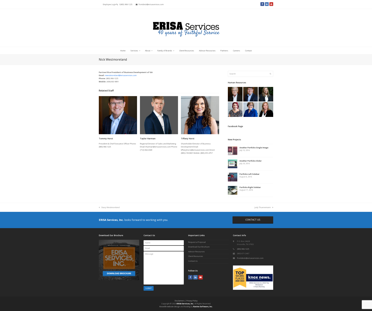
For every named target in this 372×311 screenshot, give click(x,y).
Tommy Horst (106, 138)
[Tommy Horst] (118, 115)
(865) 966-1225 (243, 249)
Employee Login (110, 4)
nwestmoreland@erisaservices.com (121, 75)
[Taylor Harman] (159, 115)
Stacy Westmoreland (110, 207)
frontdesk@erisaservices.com (250, 258)
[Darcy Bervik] (250, 109)
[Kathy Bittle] (266, 109)
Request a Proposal (197, 242)
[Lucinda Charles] (235, 109)
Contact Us (193, 261)
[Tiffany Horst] (200, 115)
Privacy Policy (191, 301)
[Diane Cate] (266, 94)
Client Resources (195, 256)
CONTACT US (252, 219)
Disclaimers (180, 301)
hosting (187, 306)
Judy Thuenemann (263, 207)
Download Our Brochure (199, 246)
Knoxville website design (169, 306)
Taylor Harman (147, 138)
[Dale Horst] (235, 94)
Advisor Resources (196, 251)
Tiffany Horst (187, 138)
